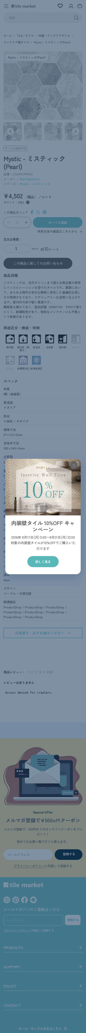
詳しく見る (43, 561)
